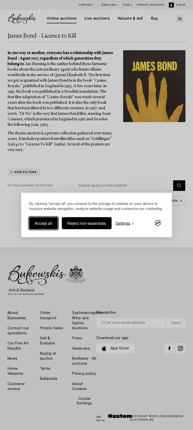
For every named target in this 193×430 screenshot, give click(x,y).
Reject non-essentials (86, 223)
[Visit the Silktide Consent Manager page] (158, 223)
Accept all (43, 223)
